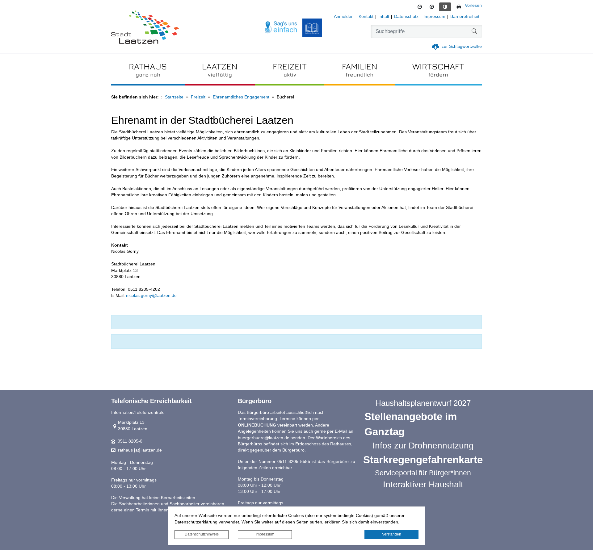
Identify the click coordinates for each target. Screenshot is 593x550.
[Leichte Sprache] (312, 28)
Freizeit (198, 97)
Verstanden (391, 534)
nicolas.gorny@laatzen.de (151, 295)
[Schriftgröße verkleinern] (420, 6)
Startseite (174, 97)
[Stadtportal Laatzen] (145, 28)
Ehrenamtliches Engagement (241, 97)
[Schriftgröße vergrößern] (432, 6)
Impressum (265, 534)
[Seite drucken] (458, 6)
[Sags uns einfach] (281, 28)
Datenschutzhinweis (202, 534)
